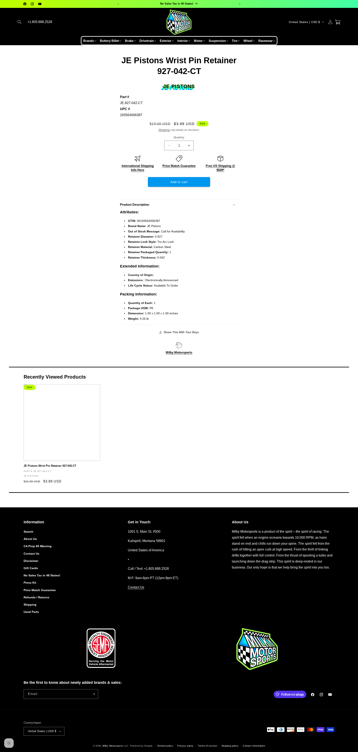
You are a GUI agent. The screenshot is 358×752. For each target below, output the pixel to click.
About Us (30, 539)
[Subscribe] (93, 694)
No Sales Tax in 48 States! (42, 575)
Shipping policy (230, 746)
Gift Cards (31, 568)
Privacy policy (185, 746)
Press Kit (30, 582)
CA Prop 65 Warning (38, 546)
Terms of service (207, 746)
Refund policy (165, 746)
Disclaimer (31, 560)
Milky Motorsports (179, 352)
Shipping (164, 130)
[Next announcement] (239, 4)
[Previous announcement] (118, 4)
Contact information (254, 746)
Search (28, 531)
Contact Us (31, 553)
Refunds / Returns (36, 597)
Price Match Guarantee (179, 166)
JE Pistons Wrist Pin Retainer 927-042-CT (50, 465)
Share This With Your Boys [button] (181, 332)
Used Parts (31, 612)
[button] (19, 22)
